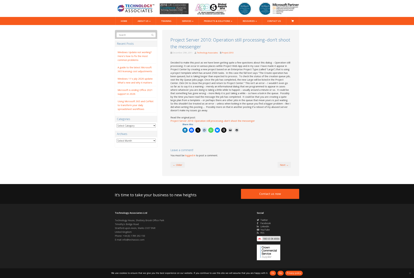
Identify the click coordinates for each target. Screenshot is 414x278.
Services (187, 21)
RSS (262, 232)
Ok (272, 273)
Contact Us (274, 21)
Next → (284, 164)
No (280, 273)
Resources (249, 21)
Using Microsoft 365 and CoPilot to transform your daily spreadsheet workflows (135, 105)
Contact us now (270, 194)
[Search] (152, 35)
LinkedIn (264, 226)
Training (166, 21)
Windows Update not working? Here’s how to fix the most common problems (135, 56)
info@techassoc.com (133, 239)
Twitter (264, 219)
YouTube (265, 229)
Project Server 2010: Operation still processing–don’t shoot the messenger (212, 120)
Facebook (265, 223)
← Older (177, 164)
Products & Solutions (217, 21)
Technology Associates (207, 52)
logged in (190, 155)
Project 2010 (227, 52)
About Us (143, 21)
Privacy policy (294, 273)
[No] (410, 273)
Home (124, 21)
